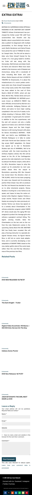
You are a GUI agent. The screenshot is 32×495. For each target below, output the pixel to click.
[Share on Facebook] (5, 492)
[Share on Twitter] (9, 492)
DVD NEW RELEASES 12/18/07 (13, 280)
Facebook (18, 481)
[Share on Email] (23, 492)
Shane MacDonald (9, 21)
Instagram (26, 481)
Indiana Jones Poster (10, 351)
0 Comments (7, 23)
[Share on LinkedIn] (16, 492)
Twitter (5, 484)
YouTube (12, 484)
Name (4, 414)
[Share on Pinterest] (26, 492)
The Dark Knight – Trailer (11, 303)
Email (4, 421)
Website (4, 428)
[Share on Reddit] (12, 492)
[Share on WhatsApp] (19, 492)
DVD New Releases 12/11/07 (12, 374)
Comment (5, 441)
